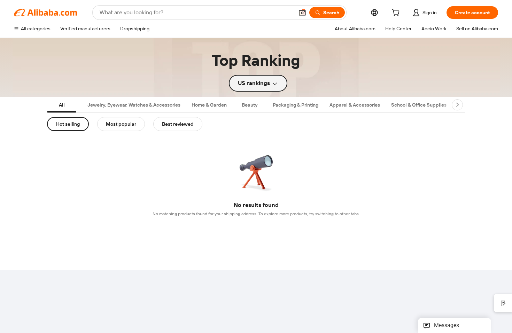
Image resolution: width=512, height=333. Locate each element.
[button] (302, 12)
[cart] (397, 13)
